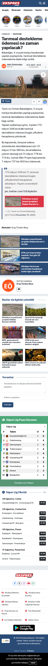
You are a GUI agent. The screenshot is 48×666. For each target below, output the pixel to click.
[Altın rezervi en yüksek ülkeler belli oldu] (35, 355)
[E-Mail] (19, 289)
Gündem (27, 10)
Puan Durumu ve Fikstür (10, 612)
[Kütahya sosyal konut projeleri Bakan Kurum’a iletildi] (12, 310)
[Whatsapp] (33, 583)
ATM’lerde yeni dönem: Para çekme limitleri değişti (34, 342)
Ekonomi (16, 10)
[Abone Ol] (45, 101)
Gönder (8, 405)
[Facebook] (15, 583)
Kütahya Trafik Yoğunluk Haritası (32, 603)
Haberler (6, 34)
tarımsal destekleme (13, 117)
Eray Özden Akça (25, 284)
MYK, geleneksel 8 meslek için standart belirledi (11, 342)
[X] (19, 583)
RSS (7, 641)
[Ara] (40, 3)
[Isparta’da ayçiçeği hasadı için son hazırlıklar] (35, 310)
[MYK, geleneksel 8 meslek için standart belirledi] (12, 332)
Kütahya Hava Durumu (32, 594)
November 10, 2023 (25, 215)
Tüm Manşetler (34, 611)
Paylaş (7, 101)
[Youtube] (28, 583)
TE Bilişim (30, 651)
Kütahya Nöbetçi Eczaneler (10, 594)
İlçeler (38, 10)
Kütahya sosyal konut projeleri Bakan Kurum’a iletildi (12, 320)
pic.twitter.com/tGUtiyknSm (21, 191)
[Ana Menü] (44, 3)
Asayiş (5, 10)
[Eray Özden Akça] (8, 286)
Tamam (32, 663)
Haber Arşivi (33, 620)
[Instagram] (24, 583)
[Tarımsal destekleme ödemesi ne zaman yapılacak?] (24, 84)
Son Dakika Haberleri (13, 620)
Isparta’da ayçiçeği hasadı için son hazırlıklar (33, 320)
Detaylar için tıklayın (24, 483)
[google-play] (24, 628)
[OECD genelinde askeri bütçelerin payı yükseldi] (12, 355)
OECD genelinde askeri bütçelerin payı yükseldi (12, 365)
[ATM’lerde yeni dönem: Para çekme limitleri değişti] (35, 332)
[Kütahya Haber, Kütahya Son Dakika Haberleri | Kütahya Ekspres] (11, 3)
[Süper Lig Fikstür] (44, 492)
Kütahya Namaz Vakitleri (10, 603)
